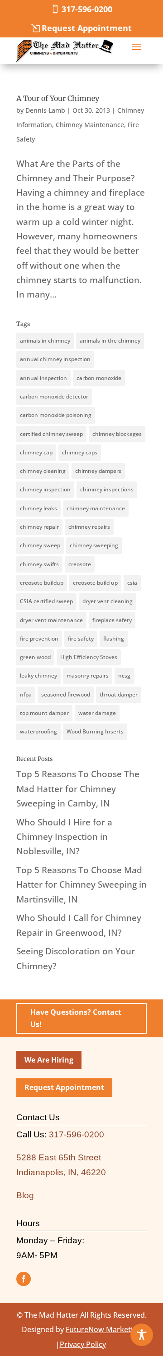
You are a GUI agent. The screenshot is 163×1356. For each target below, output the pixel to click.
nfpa (26, 694)
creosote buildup (41, 582)
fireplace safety (112, 620)
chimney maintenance (96, 508)
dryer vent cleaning (107, 601)
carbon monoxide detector (54, 396)
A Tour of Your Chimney (57, 98)
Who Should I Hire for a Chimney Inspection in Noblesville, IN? (64, 836)
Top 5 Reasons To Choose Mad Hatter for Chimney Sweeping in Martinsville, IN (81, 884)
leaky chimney (38, 675)
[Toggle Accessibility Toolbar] (141, 1335)
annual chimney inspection (55, 359)
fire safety (81, 638)
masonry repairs (88, 675)
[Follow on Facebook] (23, 1279)
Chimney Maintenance (90, 124)
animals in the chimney (110, 340)
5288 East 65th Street (58, 1157)
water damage (97, 713)
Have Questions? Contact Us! (75, 1018)
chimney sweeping (94, 545)
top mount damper (44, 713)
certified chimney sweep (51, 434)
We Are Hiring (48, 1060)
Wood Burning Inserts (95, 731)
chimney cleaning (43, 471)
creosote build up (95, 582)
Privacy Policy (83, 1344)
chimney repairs (89, 527)
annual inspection (43, 378)
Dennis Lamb (45, 110)
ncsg (124, 675)
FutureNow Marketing (103, 1329)
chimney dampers (98, 471)
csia (132, 582)
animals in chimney (45, 340)
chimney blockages (117, 434)
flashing (113, 638)
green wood (35, 657)
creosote (79, 564)
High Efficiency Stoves (88, 657)
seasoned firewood (65, 694)
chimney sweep (40, 545)
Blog (25, 1195)
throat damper (119, 694)
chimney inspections (107, 489)
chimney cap (36, 452)
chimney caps (79, 452)
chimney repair (39, 527)
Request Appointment (87, 28)
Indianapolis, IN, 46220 (61, 1172)
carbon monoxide (99, 378)
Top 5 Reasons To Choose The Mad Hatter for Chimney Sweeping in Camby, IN (77, 788)
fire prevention (39, 638)
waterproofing (38, 731)
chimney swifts (39, 564)
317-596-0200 (87, 9)
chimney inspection (45, 489)
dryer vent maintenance (51, 620)
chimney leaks (38, 508)
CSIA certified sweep (46, 601)
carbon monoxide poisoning (55, 415)
